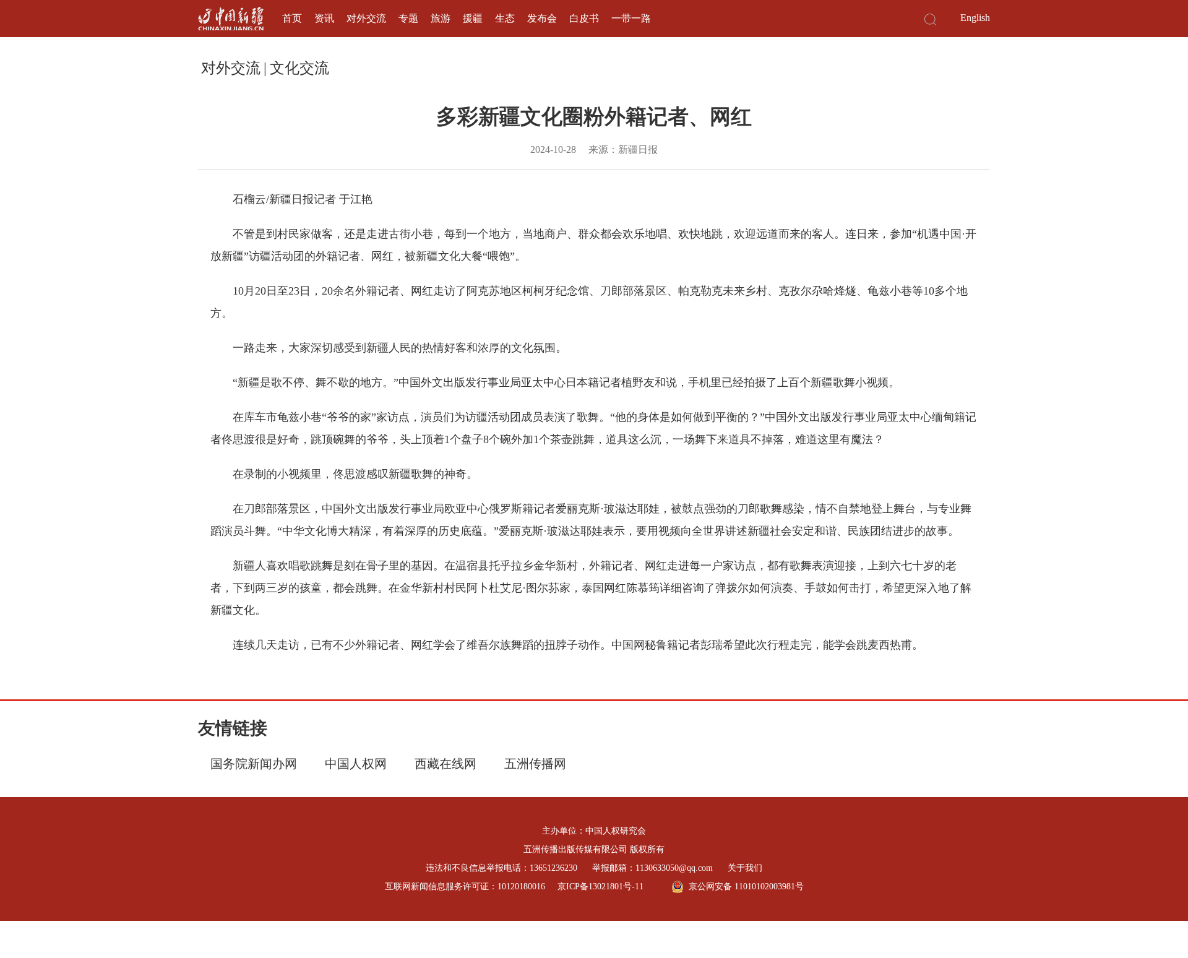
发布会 (542, 18)
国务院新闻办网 (253, 763)
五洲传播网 (535, 763)
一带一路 (631, 18)
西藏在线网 (445, 763)
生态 (505, 18)
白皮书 (584, 18)
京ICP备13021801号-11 (600, 886)
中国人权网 (356, 763)
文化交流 (299, 68)
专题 (408, 18)
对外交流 (366, 18)
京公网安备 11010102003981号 (746, 886)
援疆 (473, 18)
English (975, 17)
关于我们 (745, 868)
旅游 (440, 18)
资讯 (324, 18)
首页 (292, 18)
